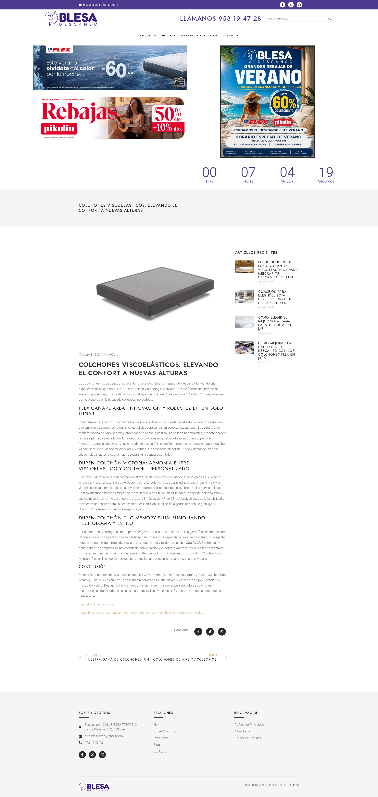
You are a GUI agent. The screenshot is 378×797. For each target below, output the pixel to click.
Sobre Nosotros (193, 35)
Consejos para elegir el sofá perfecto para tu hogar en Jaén (274, 297)
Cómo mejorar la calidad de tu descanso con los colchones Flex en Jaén (276, 351)
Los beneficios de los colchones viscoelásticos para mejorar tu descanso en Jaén (278, 270)
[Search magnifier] (330, 18)
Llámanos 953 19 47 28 (220, 18)
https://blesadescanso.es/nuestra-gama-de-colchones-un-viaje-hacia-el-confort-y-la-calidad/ (141, 612)
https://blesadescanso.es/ (96, 604)
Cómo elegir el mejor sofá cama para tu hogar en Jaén (275, 323)
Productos (148, 35)
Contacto (230, 35)
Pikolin (167, 35)
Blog (214, 35)
